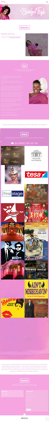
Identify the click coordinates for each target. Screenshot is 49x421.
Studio (32, 143)
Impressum (22, 418)
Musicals (27, 143)
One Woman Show (21, 143)
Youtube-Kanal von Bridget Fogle (15, 37)
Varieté (36, 143)
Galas (16, 143)
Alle (12, 143)
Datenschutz (26, 418)
